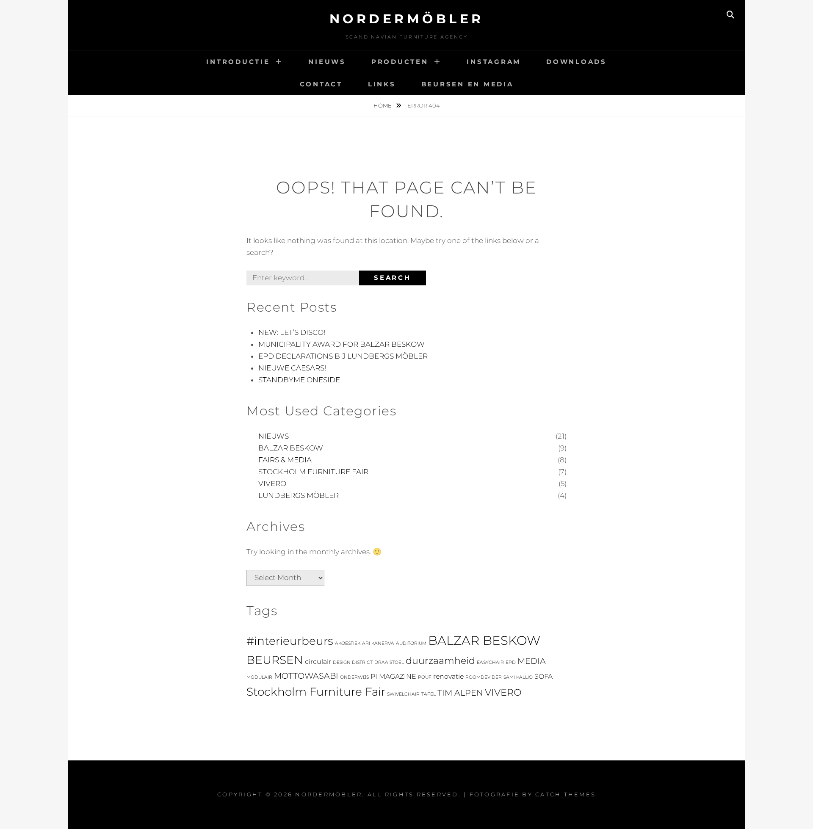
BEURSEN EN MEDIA (467, 84)
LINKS (382, 84)
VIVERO (272, 483)
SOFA (543, 676)
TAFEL (428, 694)
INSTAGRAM (494, 62)
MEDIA (531, 661)
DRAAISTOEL (389, 662)
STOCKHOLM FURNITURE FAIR (313, 471)
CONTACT (321, 84)
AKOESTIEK (347, 643)
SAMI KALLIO (518, 677)
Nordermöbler (406, 19)
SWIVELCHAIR (403, 694)
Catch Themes (565, 794)
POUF (424, 677)
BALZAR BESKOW (290, 448)
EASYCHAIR (490, 662)
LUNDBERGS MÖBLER (298, 495)
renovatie (448, 676)
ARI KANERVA (378, 643)
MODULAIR (259, 677)
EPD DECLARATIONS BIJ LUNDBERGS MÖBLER (343, 356)
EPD (511, 662)
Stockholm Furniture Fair (315, 692)
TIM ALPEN (460, 693)
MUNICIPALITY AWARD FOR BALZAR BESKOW (341, 344)
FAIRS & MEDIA (285, 460)
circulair (318, 662)
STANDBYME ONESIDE (299, 380)
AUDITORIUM (411, 643)
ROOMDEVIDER (483, 677)
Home (383, 105)
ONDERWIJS (354, 677)
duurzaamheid (440, 660)
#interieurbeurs (289, 641)
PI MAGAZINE (393, 676)
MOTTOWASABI (306, 676)
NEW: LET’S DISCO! (291, 332)
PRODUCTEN (400, 62)
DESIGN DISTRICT (353, 662)
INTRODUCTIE (238, 62)
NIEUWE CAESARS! (292, 368)
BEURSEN (274, 660)
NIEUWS (327, 62)
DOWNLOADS (576, 62)
